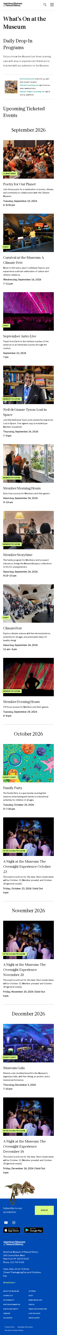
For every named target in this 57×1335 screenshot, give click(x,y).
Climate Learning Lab (29, 85)
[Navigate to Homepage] (12, 4)
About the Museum (11, 1291)
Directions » (9, 1283)
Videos (31, 1304)
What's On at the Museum (24, 23)
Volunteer (7, 1318)
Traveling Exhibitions (37, 1309)
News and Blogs (35, 1300)
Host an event (34, 1313)
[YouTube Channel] (5, 1222)
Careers (6, 1313)
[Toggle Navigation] (52, 4)
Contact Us (8, 1295)
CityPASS (32, 1291)
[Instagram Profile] (13, 1222)
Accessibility (8, 1300)
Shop (30, 1295)
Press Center (33, 1318)
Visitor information (11, 1304)
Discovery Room (27, 79)
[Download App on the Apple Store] (11, 1230)
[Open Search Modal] (45, 4)
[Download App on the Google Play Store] (33, 1230)
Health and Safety (10, 1309)
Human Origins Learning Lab (32, 92)
